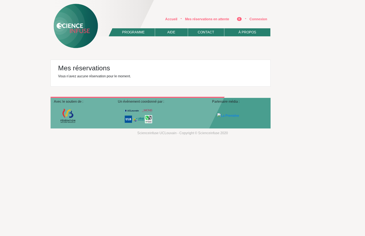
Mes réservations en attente (212, 19)
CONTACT (206, 32)
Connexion (258, 19)
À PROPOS (247, 32)
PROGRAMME (133, 32)
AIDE (171, 32)
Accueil (173, 19)
